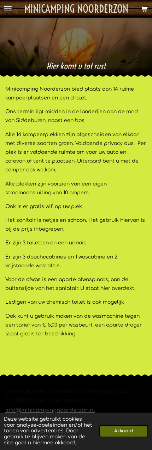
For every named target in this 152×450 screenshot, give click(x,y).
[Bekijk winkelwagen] (144, 9)
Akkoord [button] (123, 430)
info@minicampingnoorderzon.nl (50, 410)
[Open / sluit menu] (8, 9)
